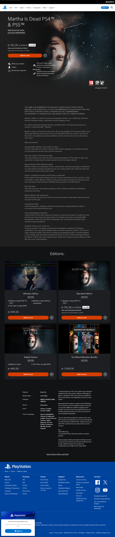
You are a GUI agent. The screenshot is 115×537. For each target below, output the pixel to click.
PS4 (24, 482)
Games (22, 8)
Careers (7, 482)
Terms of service (81, 480)
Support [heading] (61, 477)
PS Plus (29, 8)
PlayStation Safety (64, 482)
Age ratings (79, 487)
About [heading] (7, 477)
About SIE (8, 480)
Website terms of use (70, 533)
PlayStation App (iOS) (100, 496)
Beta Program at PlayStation (99, 507)
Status (60, 485)
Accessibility (44, 482)
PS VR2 (25, 485)
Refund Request (63, 494)
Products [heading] (26, 477)
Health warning (81, 490)
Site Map (81, 533)
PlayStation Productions (12, 488)
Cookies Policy (90, 533)
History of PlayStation (11, 494)
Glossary (79, 496)
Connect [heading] (97, 477)
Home (6, 471)
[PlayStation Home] (5, 8)
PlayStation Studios (11, 485)
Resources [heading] (80, 477)
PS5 (16, 8)
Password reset (63, 491)
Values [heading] (43, 477)
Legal (51, 533)
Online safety (44, 485)
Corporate (8, 491)
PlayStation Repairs (64, 488)
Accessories (37, 8)
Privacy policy (58, 533)
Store (10, 8)
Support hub (62, 480)
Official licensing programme (81, 500)
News (44, 8)
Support (51, 8)
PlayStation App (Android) (102, 499)
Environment (44, 480)
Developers (79, 493)
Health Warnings (63, 432)
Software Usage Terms (103, 533)
